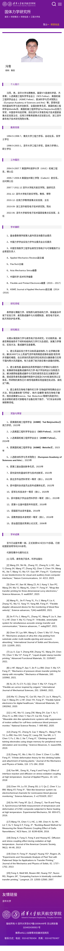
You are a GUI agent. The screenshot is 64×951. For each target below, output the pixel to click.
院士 (45, 24)
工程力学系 (35, 17)
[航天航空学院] (19, 4)
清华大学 (6, 901)
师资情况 (14, 17)
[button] (54, 4)
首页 (6, 17)
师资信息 (24, 17)
